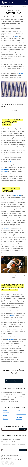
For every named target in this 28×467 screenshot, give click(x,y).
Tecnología (10, 6)
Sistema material (21, 414)
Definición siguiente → (14, 381)
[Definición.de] (7, 2)
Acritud (5, 415)
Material (19, 410)
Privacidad (11, 459)
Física (4, 6)
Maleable (5, 419)
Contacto (17, 459)
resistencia (4, 171)
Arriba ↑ (22, 459)
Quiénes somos (4, 459)
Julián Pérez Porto (14, 392)
